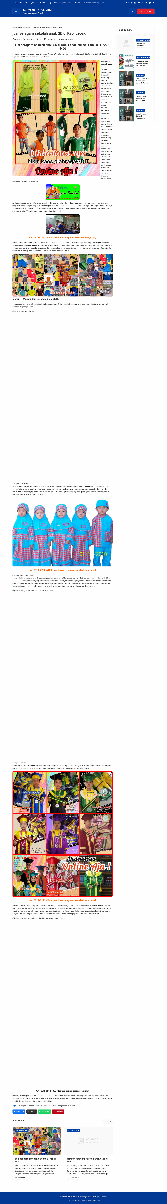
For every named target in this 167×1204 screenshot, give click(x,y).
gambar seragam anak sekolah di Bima (87, 1158)
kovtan (17, 39)
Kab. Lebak (52, 1106)
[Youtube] (139, 2)
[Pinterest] (154, 2)
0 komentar (51, 39)
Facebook (20, 1112)
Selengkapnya (21, 1177)
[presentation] (105, 1121)
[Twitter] (143, 2)
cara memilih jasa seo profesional (148, 40)
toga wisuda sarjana (143, 58)
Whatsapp (46, 1112)
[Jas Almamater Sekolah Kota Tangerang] (126, 96)
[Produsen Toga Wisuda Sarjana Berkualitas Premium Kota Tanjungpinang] (126, 61)
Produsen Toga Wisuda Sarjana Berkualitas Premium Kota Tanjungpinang (142, 65)
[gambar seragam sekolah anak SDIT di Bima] (37, 1141)
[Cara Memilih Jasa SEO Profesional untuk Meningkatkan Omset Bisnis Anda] (126, 43)
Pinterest (59, 1112)
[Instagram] (135, 2)
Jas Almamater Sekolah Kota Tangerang (142, 98)
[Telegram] (150, 2)
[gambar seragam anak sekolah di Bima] (88, 1141)
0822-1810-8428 (19, 3)
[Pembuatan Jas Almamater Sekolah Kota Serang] (126, 78)
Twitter (33, 1112)
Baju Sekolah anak (67, 39)
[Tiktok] (146, 2)
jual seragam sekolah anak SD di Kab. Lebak (49, 33)
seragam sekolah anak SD (66, 1106)
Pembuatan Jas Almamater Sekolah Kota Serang (142, 82)
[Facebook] (132, 2)
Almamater (140, 75)
